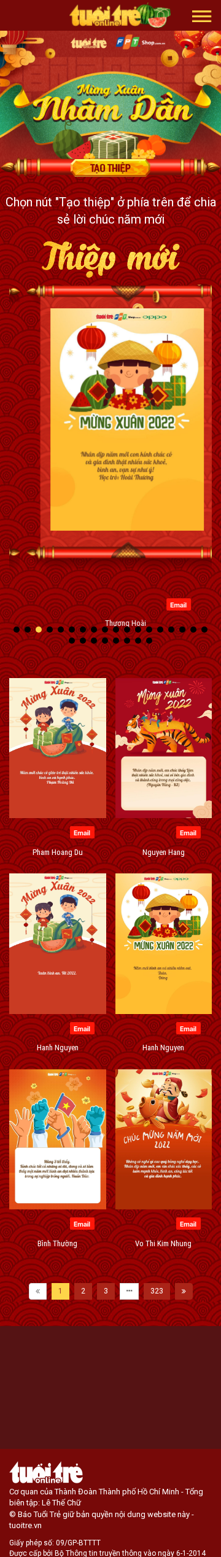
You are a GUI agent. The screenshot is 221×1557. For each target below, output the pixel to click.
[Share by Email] (162, 604)
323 (156, 1291)
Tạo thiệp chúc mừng (110, 167)
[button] (202, 15)
